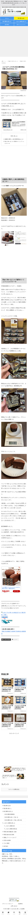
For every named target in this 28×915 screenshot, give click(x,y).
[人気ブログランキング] (6, 623)
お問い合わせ (14, 906)
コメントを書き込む (14, 789)
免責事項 (20, 903)
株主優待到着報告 (6, 639)
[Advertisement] (14, 41)
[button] (25, 475)
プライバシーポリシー (7, 903)
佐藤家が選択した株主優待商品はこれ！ (14, 139)
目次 (12, 136)
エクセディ (15, 639)
